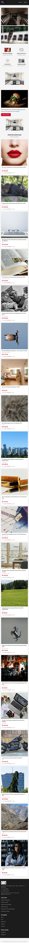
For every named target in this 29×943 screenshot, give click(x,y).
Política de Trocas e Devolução (8, 909)
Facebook (3, 932)
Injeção (3, 388)
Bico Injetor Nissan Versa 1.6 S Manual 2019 (12, 423)
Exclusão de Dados (5, 911)
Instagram (3, 934)
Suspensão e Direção (6, 278)
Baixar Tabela (6, 114)
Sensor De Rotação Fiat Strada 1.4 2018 (11, 386)
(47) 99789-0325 (5, 891)
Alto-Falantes (4, 685)
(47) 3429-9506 (4, 889)
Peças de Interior (5, 535)
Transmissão (4, 462)
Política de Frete (4, 902)
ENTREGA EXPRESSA (7, 53)
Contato (3, 924)
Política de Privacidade (6, 904)
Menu (25, 2)
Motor (3, 242)
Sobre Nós (3, 921)
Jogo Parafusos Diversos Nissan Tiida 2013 (12, 757)
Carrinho (20, 2)
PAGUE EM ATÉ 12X (21, 53)
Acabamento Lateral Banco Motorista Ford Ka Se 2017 (14, 831)
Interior (3, 610)
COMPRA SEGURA (21, 64)
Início (2, 917)
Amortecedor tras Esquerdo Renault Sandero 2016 (13, 277)
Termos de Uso (4, 906)
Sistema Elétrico (5, 316)
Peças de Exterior (5, 168)
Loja (2, 919)
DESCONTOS (8, 64)
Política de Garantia (5, 900)
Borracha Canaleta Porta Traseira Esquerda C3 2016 (14, 167)
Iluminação (4, 723)
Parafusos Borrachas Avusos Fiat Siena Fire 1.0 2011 (14, 203)
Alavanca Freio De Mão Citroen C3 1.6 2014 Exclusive (14, 534)
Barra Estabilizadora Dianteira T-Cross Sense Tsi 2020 (14, 350)
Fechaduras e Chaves (6, 573)
